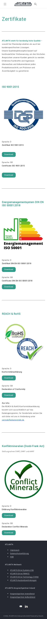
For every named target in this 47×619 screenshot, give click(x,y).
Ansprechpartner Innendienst (22, 593)
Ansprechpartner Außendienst (22, 597)
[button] (5, 4)
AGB (12, 557)
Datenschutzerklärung (19, 553)
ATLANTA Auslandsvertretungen (23, 580)
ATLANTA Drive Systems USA (22, 570)
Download (8, 154)
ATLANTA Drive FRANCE (20, 573)
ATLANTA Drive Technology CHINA (24, 577)
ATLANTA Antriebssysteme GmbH (19, 616)
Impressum (14, 550)
